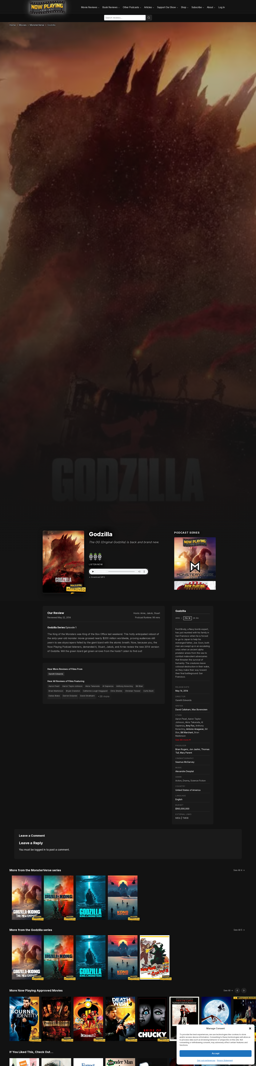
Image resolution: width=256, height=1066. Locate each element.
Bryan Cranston (73, 691)
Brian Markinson (56, 691)
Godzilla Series (56, 627)
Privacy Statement (225, 1060)
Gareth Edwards (56, 674)
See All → (228, 990)
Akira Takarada (92, 686)
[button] (250, 1028)
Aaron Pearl (54, 686)
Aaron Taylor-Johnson (72, 686)
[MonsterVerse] (195, 558)
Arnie (142, 613)
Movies (23, 25)
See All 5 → (239, 930)
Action (178, 780)
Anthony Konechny (124, 686)
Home (12, 25)
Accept (215, 1053)
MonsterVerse (37, 25)
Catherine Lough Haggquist (95, 691)
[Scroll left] (237, 990)
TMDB (185, 818)
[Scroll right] (244, 990)
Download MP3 (98, 577)
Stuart (157, 613)
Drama (186, 780)
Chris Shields (116, 691)
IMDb (177, 818)
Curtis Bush (148, 691)
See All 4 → (239, 870)
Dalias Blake (54, 696)
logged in (40, 849)
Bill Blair (139, 686)
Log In (221, 7)
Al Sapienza (108, 686)
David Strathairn (87, 696)
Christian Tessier (132, 691)
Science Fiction (198, 780)
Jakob (150, 613)
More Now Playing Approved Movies (36, 990)
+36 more (103, 696)
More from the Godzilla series (30, 930)
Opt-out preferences (206, 1060)
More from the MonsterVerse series (35, 870)
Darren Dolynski (70, 696)
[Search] (149, 17)
